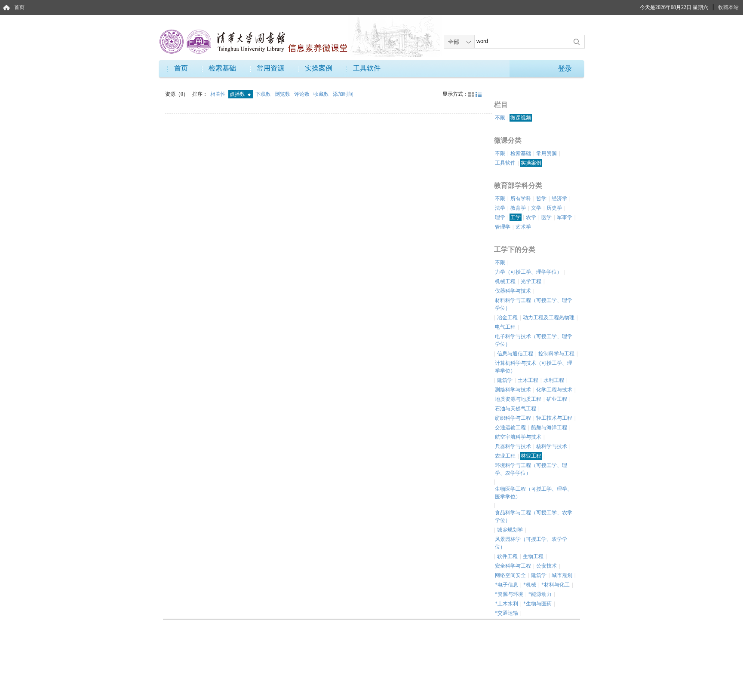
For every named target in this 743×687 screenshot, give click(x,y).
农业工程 (505, 456)
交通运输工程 (510, 427)
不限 (500, 118)
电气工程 (505, 327)
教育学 (518, 208)
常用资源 (270, 68)
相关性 (218, 94)
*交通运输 (506, 613)
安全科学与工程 (513, 566)
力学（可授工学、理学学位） (528, 272)
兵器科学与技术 (513, 446)
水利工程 (553, 380)
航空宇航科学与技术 (518, 437)
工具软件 (367, 68)
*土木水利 (506, 604)
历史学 (554, 208)
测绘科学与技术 (513, 390)
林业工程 (531, 456)
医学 (546, 217)
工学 (515, 217)
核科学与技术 (551, 446)
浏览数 (283, 94)
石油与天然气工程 (515, 409)
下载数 (263, 94)
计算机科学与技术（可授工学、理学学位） (533, 367)
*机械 (529, 585)
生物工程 (533, 556)
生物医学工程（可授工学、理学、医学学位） (533, 493)
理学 (500, 217)
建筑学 (505, 380)
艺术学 (523, 227)
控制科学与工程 (556, 354)
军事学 (564, 217)
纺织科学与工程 (513, 418)
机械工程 (505, 281)
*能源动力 (540, 594)
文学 (536, 208)
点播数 (238, 94)
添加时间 (343, 94)
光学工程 (531, 281)
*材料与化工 (555, 585)
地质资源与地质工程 (518, 399)
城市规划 (562, 575)
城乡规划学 (510, 530)
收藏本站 (728, 7)
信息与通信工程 (515, 354)
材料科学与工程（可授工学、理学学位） (533, 304)
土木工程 (528, 380)
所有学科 (520, 198)
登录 (565, 68)
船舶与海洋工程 (549, 427)
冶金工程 (507, 317)
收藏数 (321, 94)
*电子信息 (506, 585)
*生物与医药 (537, 604)
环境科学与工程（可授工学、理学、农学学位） (531, 469)
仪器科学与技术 (513, 291)
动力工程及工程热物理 (548, 317)
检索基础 (222, 68)
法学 (500, 208)
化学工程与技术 (554, 390)
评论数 (302, 94)
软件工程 (507, 556)
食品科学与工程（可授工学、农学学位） (533, 516)
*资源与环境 (509, 594)
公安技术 (546, 566)
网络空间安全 (510, 575)
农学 (531, 217)
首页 (19, 7)
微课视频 (520, 118)
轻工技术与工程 (554, 418)
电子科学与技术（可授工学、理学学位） (533, 340)
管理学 (502, 227)
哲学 (541, 198)
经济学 (559, 198)
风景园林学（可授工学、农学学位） (531, 543)
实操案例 (318, 68)
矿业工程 (557, 399)
